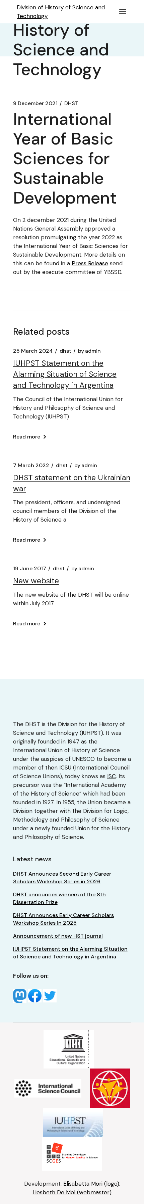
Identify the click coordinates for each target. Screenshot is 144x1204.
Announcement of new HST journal (58, 935)
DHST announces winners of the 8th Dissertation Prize (59, 898)
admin (89, 351)
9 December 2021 (35, 103)
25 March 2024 (33, 351)
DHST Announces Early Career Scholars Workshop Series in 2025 (63, 919)
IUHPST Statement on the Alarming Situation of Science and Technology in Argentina (65, 374)
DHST (71, 103)
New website (36, 581)
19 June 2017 (29, 568)
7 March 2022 (31, 465)
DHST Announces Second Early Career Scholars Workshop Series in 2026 (62, 877)
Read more (26, 436)
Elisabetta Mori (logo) (91, 1183)
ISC (111, 776)
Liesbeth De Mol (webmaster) (72, 1192)
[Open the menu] (122, 11)
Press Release (90, 263)
